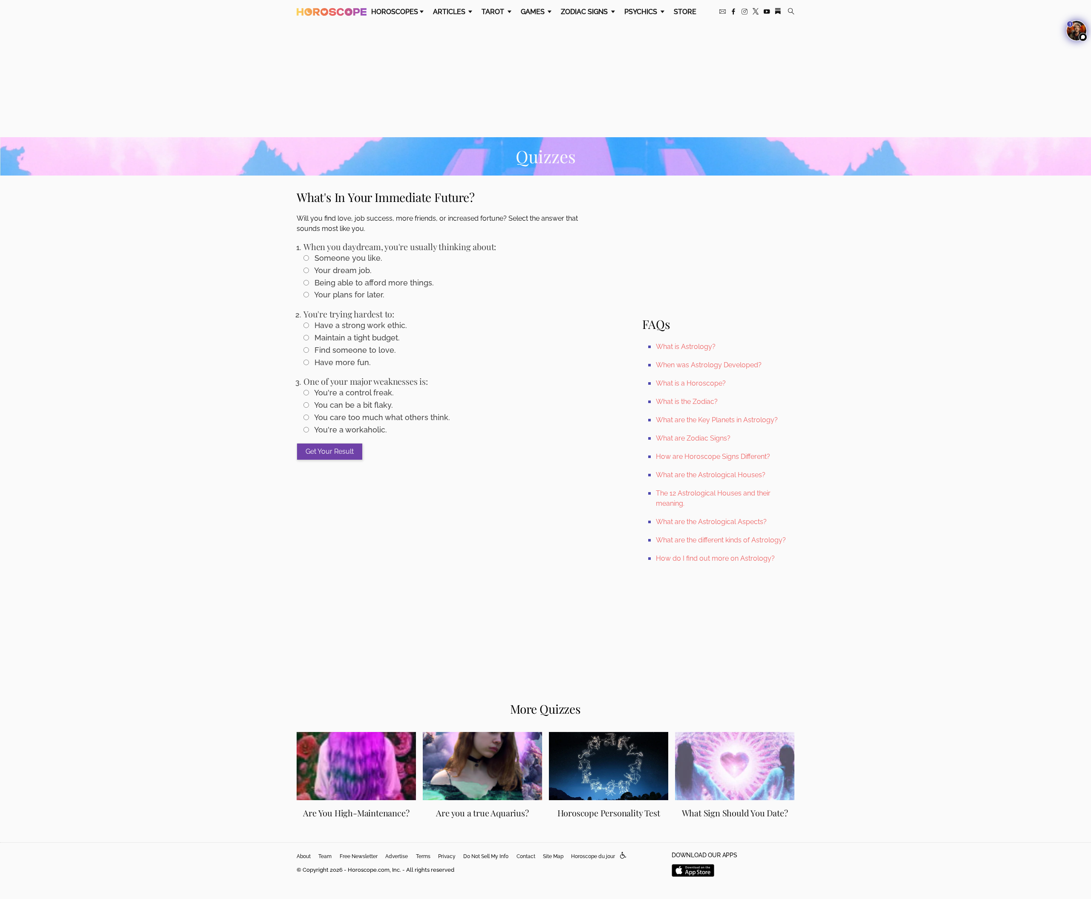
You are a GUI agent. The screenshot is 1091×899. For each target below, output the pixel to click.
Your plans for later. (348, 294)
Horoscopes (394, 12)
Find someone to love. (354, 350)
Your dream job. (342, 270)
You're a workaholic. (349, 429)
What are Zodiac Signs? (693, 438)
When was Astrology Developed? (709, 365)
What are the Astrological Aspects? (711, 522)
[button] (623, 856)
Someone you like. (347, 258)
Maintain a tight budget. (356, 337)
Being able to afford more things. (373, 282)
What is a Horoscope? (691, 383)
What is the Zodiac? (687, 402)
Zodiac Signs (585, 12)
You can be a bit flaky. (352, 405)
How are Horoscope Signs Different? (713, 456)
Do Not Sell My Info (485, 856)
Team (325, 856)
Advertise (396, 856)
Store (685, 12)
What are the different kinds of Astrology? (721, 540)
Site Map (553, 856)
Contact (526, 856)
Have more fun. (341, 362)
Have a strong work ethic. (359, 325)
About (304, 856)
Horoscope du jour (593, 856)
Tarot (494, 12)
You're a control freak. (353, 392)
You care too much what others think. (381, 417)
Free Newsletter (359, 856)
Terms (423, 856)
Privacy (447, 856)
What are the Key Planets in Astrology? (717, 420)
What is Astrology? (686, 347)
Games (533, 12)
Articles (450, 12)
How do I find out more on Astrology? (715, 558)
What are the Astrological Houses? (710, 475)
